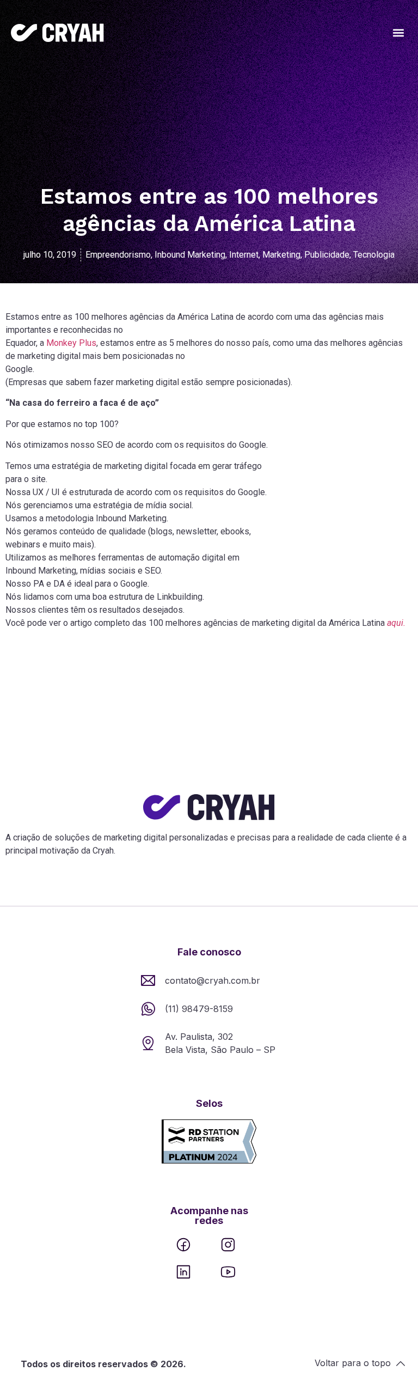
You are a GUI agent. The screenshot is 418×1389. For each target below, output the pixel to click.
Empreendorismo (118, 254)
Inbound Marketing (190, 254)
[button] (398, 33)
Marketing (281, 254)
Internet (244, 254)
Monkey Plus (71, 343)
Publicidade (326, 254)
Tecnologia (374, 254)
